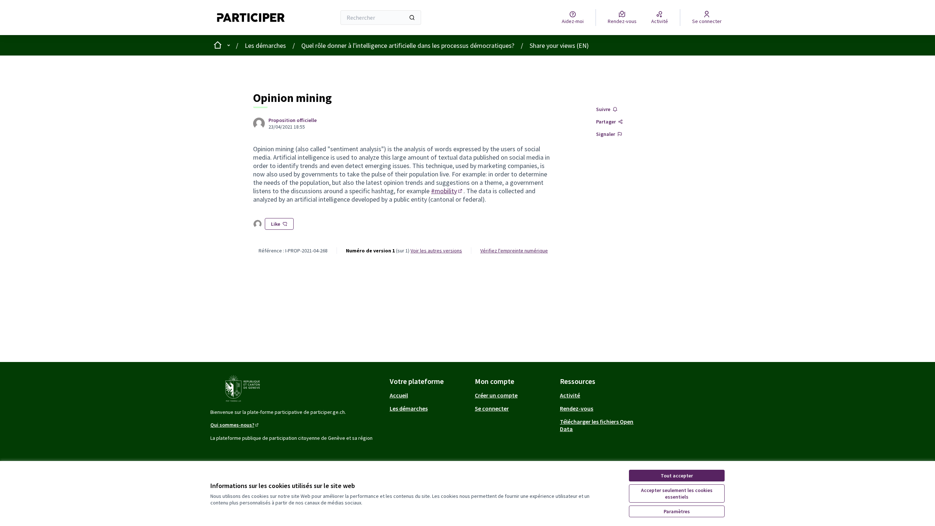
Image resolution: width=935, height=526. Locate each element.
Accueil (399, 395)
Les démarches (265, 45)
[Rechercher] (412, 17)
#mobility (447, 191)
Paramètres (677, 511)
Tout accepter (677, 475)
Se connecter (492, 408)
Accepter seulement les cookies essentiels (677, 493)
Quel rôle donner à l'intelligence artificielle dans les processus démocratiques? (407, 45)
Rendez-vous (576, 408)
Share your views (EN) (559, 45)
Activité (570, 395)
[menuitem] (429, 395)
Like (275, 224)
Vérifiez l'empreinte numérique (514, 250)
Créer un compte (496, 395)
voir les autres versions (436, 250)
